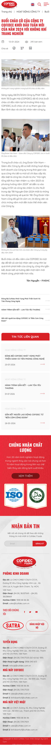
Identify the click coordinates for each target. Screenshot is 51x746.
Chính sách (37, 744)
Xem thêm (26, 476)
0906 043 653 (31, 661)
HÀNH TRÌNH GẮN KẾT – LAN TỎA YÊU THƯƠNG (20, 310)
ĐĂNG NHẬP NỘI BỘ (37, 625)
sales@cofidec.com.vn (19, 603)
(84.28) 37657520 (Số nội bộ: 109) (28, 657)
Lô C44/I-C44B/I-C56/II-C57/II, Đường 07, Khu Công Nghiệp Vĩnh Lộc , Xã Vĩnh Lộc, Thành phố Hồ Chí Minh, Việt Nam (25, 650)
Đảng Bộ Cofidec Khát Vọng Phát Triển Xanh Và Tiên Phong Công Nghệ (20, 300)
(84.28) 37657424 (21, 721)
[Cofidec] (9, 5)
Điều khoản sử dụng (20, 744)
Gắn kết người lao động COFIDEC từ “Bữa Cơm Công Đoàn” (22, 319)
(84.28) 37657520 (21, 689)
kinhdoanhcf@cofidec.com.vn (24, 697)
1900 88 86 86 (22, 600)
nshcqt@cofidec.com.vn (20, 665)
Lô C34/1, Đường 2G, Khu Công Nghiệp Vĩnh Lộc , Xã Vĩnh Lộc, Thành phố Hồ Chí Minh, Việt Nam (24, 711)
